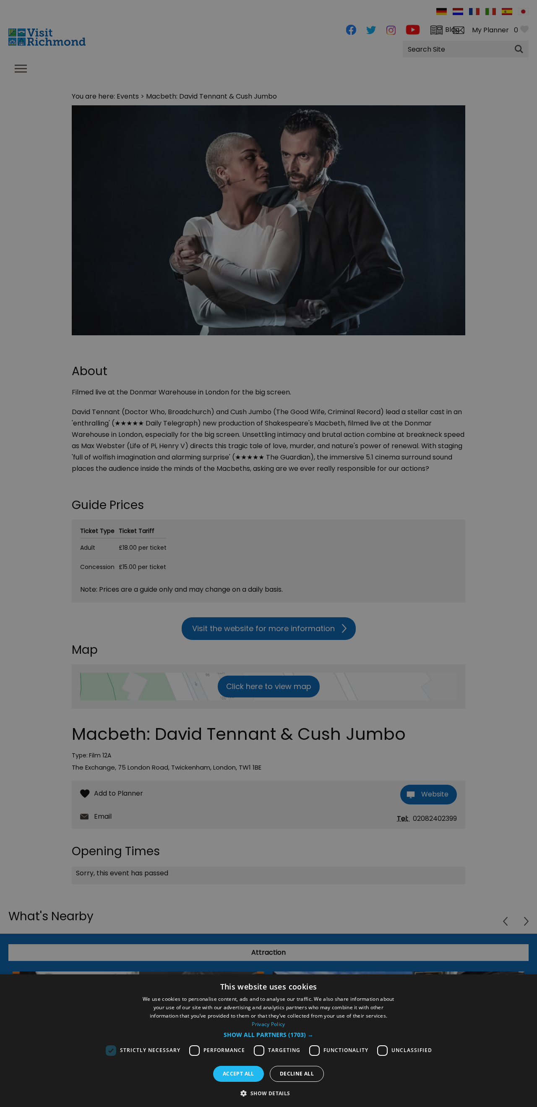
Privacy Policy (268, 1024)
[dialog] (268, 1040)
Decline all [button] (297, 1073)
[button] (268, 1035)
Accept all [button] (238, 1073)
